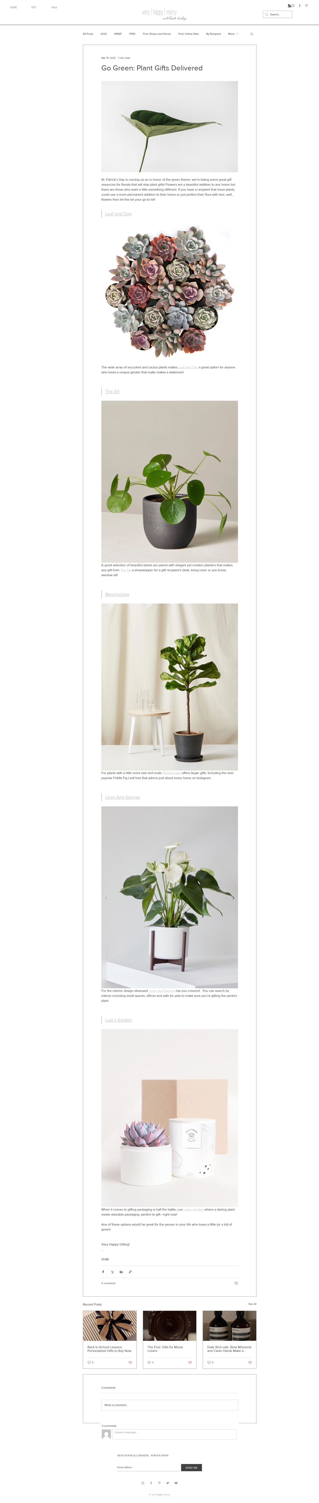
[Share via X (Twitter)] (112, 1272)
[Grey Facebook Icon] (151, 1483)
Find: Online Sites (188, 33)
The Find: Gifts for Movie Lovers (165, 1349)
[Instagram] (293, 6)
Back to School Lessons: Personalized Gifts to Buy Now (109, 1349)
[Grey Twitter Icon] (167, 1483)
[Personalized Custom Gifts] (109, 1326)
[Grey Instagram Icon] (143, 1483)
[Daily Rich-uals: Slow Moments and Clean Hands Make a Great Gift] (229, 1326)
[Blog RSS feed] (289, 6)
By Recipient (213, 33)
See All (252, 1303)
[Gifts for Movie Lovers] (169, 1326)
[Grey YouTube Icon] (176, 1483)
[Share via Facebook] (103, 1272)
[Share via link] (130, 1272)
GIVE (104, 33)
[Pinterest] (306, 6)
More (231, 33)
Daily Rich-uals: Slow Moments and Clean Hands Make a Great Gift (229, 1349)
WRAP (118, 33)
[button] (251, 33)
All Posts (88, 33)
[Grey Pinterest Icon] (159, 1483)
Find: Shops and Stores (157, 33)
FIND (132, 33)
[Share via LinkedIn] (121, 1272)
